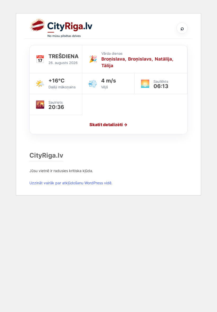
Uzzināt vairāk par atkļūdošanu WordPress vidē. (70, 183)
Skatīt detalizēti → (108, 124)
